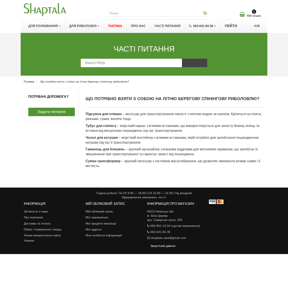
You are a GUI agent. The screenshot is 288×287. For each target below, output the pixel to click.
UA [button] (257, 26)
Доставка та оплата (37, 223)
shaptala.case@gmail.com (168, 237)
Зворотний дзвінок (162, 246)
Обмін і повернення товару (42, 229)
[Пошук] (205, 13)
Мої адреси (93, 229)
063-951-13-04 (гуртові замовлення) (175, 225)
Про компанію (33, 217)
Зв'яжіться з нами (36, 211)
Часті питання (144, 49)
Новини (29, 240)
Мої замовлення (97, 217)
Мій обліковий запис (99, 211)
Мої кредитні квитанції (101, 223)
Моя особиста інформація (104, 235)
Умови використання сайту (42, 235)
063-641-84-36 (160, 232)
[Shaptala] (62, 9)
